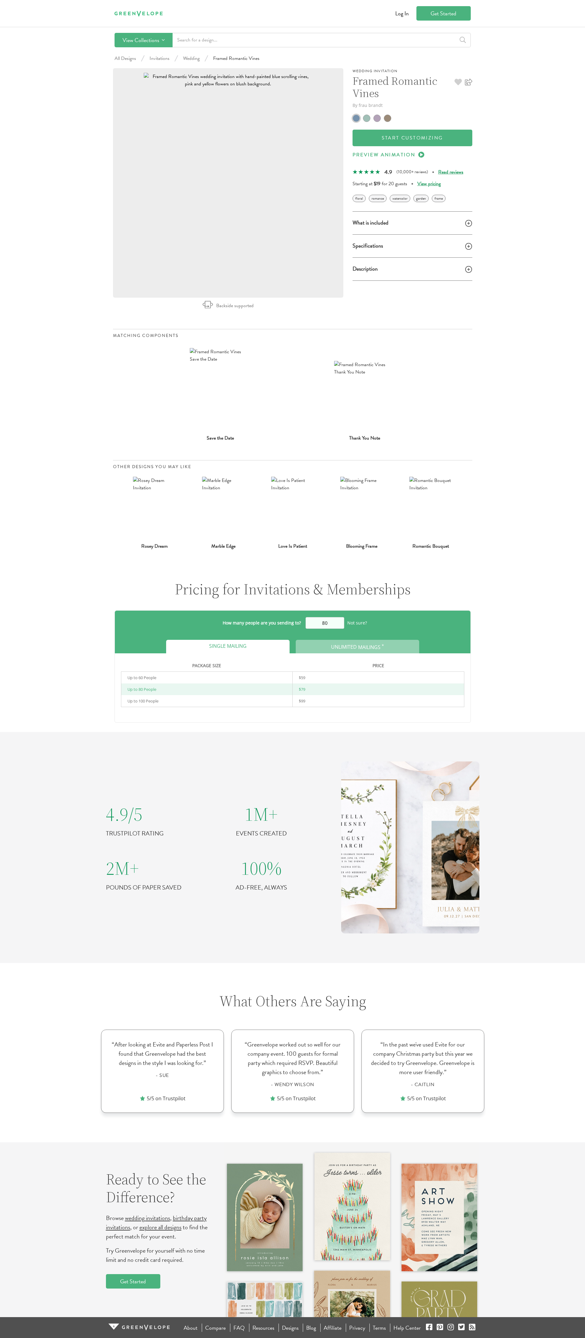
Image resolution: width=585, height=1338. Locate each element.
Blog (311, 1328)
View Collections (141, 40)
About (190, 1328)
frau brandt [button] (371, 105)
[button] (458, 82)
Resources (263, 1328)
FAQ (239, 1328)
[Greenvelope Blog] (472, 1328)
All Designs (125, 58)
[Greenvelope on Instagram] (450, 1328)
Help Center (407, 1328)
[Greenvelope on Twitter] (461, 1328)
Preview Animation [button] (384, 154)
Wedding (191, 58)
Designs (290, 1328)
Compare (215, 1328)
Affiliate (332, 1328)
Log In (402, 13)
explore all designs (160, 1227)
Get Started (443, 13)
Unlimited (357, 646)
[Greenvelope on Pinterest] (440, 1328)
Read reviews (450, 172)
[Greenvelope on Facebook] (429, 1328)
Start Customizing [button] (412, 138)
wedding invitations (147, 1218)
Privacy (357, 1328)
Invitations (160, 58)
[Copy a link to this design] (468, 82)
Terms (379, 1328)
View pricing (429, 184)
